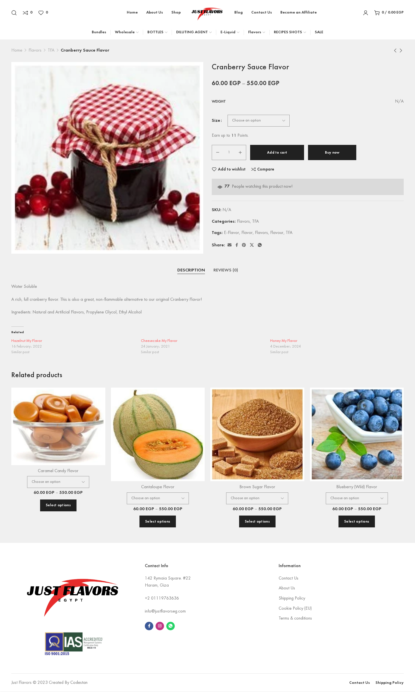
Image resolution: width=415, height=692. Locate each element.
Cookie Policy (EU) (295, 608)
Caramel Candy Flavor (58, 471)
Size (216, 120)
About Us (287, 588)
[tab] (191, 270)
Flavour (276, 233)
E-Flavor (231, 233)
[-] (217, 152)
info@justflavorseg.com (165, 611)
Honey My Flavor (283, 341)
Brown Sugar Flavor (257, 487)
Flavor (247, 233)
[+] (240, 152)
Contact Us (288, 578)
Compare (265, 169)
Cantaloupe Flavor (157, 487)
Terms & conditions (295, 618)
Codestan (79, 682)
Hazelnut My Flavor (26, 341)
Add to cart (277, 152)
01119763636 (165, 598)
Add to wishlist (232, 169)
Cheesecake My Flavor (159, 341)
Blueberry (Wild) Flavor (356, 487)
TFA (51, 50)
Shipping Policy (292, 598)
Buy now (332, 152)
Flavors (35, 50)
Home (16, 50)
